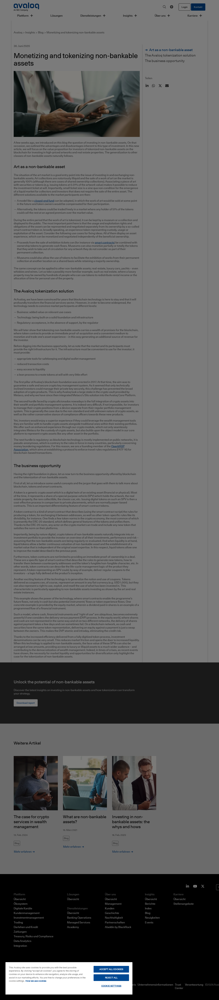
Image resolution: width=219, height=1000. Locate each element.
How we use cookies (35, 980)
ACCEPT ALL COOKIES (111, 969)
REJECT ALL (111, 977)
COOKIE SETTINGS (111, 985)
